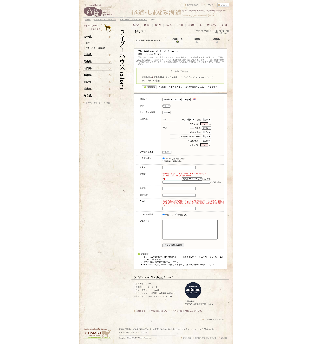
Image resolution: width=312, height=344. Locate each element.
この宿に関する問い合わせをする (187, 311)
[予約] (223, 26)
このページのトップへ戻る (215, 319)
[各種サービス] (195, 26)
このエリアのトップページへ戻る (98, 103)
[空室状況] (211, 26)
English (224, 5)
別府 (88, 43)
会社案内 (223, 338)
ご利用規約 (187, 338)
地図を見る (141, 311)
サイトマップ (208, 5)
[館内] (158, 26)
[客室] (136, 26)
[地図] (180, 26)
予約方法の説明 (192, 5)
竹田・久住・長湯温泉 (95, 48)
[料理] (146, 26)
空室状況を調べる (159, 311)
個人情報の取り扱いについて (205, 338)
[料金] (169, 26)
